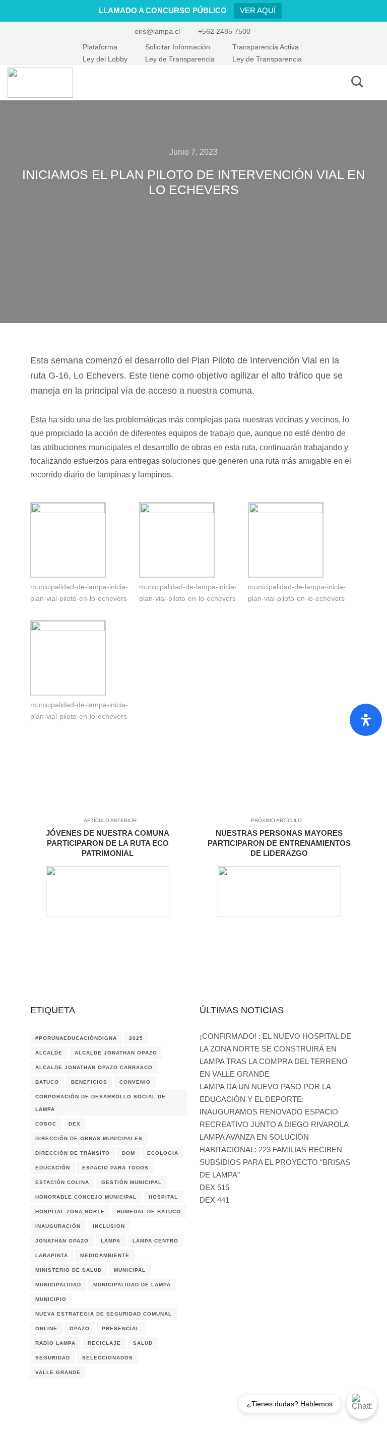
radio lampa (55, 1343)
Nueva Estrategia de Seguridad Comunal (103, 1314)
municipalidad (58, 1284)
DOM (128, 1153)
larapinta (51, 1255)
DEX (75, 1124)
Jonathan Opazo (62, 1241)
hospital (163, 1197)
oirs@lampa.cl (157, 31)
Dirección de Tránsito (72, 1153)
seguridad (52, 1357)
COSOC (45, 1124)
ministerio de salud (68, 1270)
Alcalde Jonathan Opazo (116, 1052)
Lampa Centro (155, 1241)
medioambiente (105, 1255)
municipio (51, 1299)
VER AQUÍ (258, 10)
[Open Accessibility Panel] (366, 720)
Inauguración (58, 1226)
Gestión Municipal (131, 1182)
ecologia (162, 1153)
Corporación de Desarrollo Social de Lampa (100, 1103)
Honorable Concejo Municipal (86, 1197)
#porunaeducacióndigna (76, 1038)
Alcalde (48, 1052)
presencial (121, 1328)
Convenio (135, 1082)
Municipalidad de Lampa (132, 1284)
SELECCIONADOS (107, 1357)
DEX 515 (214, 1187)
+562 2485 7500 (224, 31)
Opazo (80, 1328)
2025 (136, 1038)
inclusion (109, 1226)
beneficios (89, 1082)
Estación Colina (62, 1182)
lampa (110, 1241)
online (46, 1328)
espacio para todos (115, 1167)
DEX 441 (214, 1200)
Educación (52, 1167)
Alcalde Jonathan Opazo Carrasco (94, 1067)
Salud (143, 1343)
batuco (47, 1082)
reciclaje (104, 1343)
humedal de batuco (149, 1211)
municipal (130, 1270)
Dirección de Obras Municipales (89, 1138)
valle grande (58, 1372)
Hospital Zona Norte (70, 1211)
